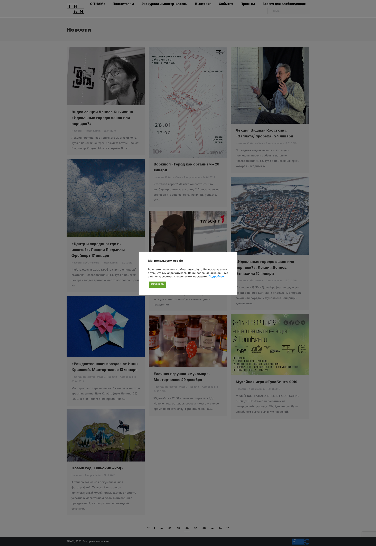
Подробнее (216, 276)
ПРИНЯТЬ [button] (157, 284)
